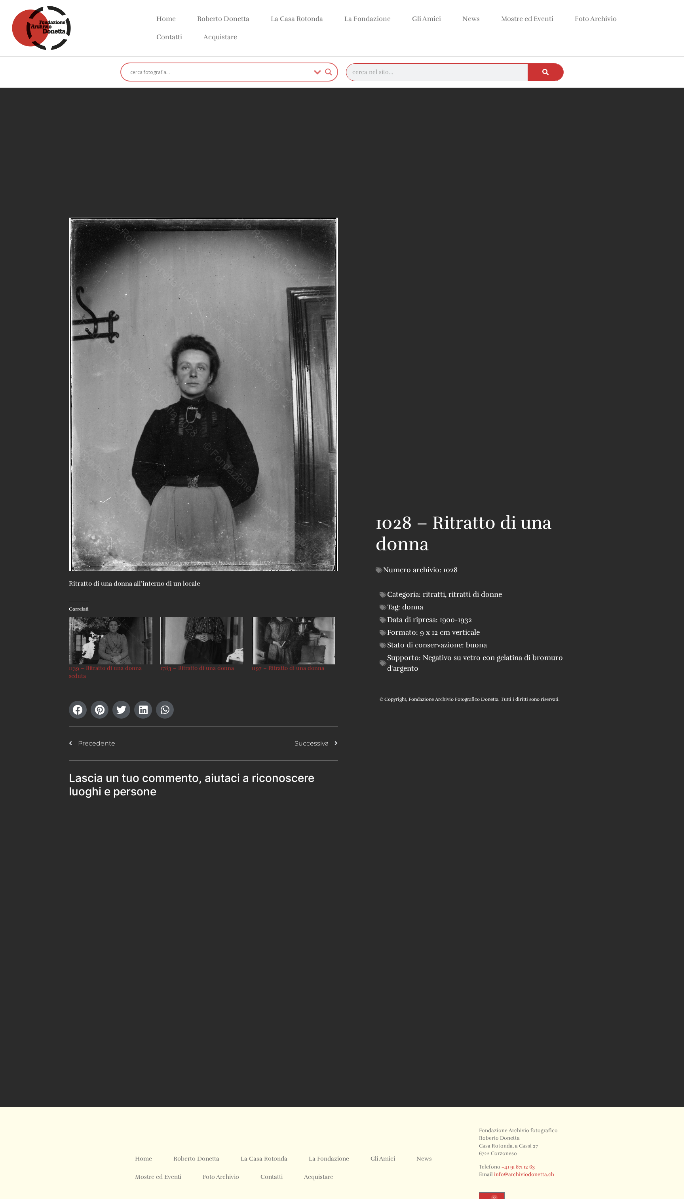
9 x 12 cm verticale (450, 632)
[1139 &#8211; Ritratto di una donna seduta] (110, 641)
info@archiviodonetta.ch (524, 1174)
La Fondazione (367, 19)
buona (476, 645)
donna (412, 607)
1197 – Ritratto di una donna (288, 668)
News (471, 19)
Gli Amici (426, 19)
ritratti (434, 594)
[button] (78, 710)
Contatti (169, 37)
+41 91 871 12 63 (518, 1167)
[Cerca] (545, 72)
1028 (450, 569)
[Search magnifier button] (328, 72)
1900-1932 (456, 619)
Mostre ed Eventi (527, 19)
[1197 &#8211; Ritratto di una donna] (293, 641)
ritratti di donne (475, 594)
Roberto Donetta (223, 19)
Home (166, 19)
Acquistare (220, 37)
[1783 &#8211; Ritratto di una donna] (202, 641)
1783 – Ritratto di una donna (197, 668)
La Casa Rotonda (297, 19)
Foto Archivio (596, 19)
